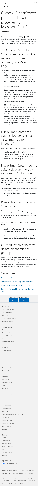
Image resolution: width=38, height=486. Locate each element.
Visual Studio (5, 429)
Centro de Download (6, 332)
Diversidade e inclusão (7, 452)
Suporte (4, 6)
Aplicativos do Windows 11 (8, 321)
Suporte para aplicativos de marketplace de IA (12, 414)
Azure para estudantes (7, 370)
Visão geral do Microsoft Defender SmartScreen (16, 285)
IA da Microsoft (5, 379)
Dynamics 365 (5, 388)
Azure (3, 385)
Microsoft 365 (5, 315)
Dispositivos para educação (8, 353)
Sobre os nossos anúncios (18, 473)
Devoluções (4, 338)
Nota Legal (4, 473)
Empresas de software (7, 426)
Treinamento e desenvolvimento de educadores (12, 365)
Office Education (6, 362)
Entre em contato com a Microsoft (9, 470)
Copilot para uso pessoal (7, 312)
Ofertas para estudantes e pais (9, 368)
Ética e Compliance (29, 470)
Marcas (10, 473)
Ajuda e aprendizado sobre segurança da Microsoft (17, 282)
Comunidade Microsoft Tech (8, 417)
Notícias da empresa (6, 443)
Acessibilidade (5, 455)
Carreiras (4, 437)
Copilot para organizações (8, 309)
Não (24, 300)
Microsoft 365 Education (7, 359)
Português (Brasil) (9, 460)
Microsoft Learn (5, 411)
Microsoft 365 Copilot (7, 397)
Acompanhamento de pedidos (8, 341)
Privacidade (21, 470)
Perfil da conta (5, 329)
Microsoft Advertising (7, 394)
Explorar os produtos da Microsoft (9, 318)
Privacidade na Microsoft (7, 446)
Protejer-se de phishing (8, 278)
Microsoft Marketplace (7, 420)
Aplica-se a (5, 31)
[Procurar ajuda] (6, 2)
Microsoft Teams (6, 400)
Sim (13, 300)
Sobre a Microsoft (6, 440)
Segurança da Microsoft (7, 382)
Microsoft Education (6, 350)
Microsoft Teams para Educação (9, 356)
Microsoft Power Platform (8, 423)
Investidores (5, 449)
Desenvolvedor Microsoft (7, 408)
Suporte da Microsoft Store (8, 335)
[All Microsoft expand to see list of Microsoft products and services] (2, 2)
